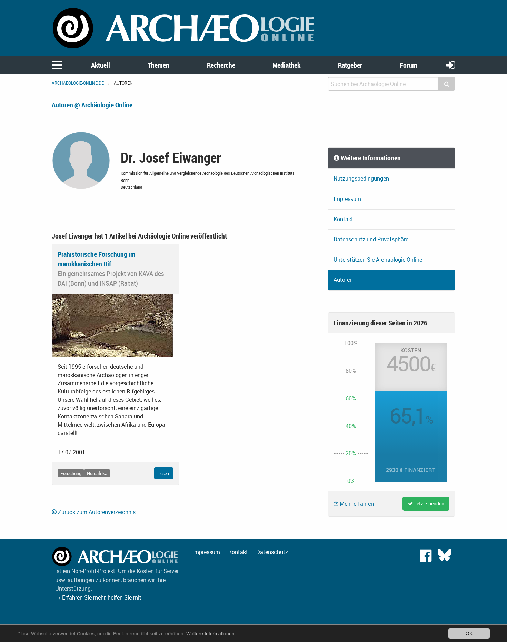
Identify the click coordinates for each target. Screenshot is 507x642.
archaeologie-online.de (78, 83)
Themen (158, 65)
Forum (408, 65)
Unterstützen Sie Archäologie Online (378, 259)
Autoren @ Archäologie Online (92, 104)
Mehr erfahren (356, 503)
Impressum (347, 199)
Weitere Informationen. (211, 633)
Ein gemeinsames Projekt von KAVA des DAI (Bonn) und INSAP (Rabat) (111, 278)
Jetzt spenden (428, 503)
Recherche (221, 65)
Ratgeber (350, 65)
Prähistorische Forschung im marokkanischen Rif (97, 259)
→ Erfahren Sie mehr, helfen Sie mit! (99, 597)
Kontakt (343, 219)
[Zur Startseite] (184, 27)
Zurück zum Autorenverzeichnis (96, 512)
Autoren (343, 279)
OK (469, 633)
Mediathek (286, 65)
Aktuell (100, 65)
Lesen (163, 473)
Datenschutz (272, 552)
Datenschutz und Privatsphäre (371, 239)
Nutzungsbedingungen (361, 178)
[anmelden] (450, 64)
